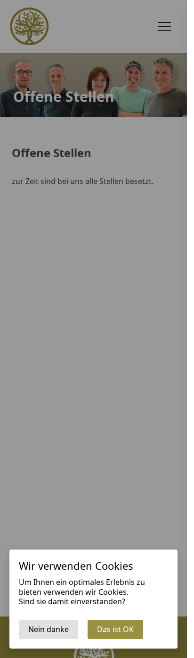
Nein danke (48, 629)
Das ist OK (115, 629)
